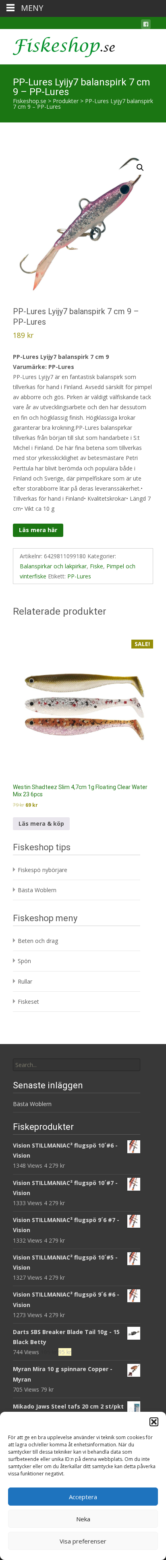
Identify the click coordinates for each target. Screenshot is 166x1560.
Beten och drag (38, 941)
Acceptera (83, 1497)
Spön (24, 961)
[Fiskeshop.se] (57, 45)
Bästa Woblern (37, 890)
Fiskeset (28, 1001)
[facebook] (146, 25)
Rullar (25, 981)
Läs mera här (38, 530)
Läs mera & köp (41, 823)
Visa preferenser (83, 1541)
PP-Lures (79, 576)
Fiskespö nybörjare (42, 870)
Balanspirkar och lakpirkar (53, 566)
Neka (83, 1519)
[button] (154, 1422)
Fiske (96, 566)
